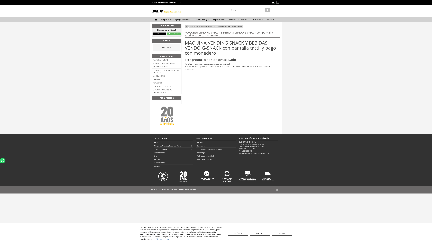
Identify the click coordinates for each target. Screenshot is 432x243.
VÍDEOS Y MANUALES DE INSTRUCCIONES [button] (162, 91)
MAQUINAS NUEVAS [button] (160, 60)
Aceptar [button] (282, 233)
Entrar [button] (160, 34)
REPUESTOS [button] (157, 83)
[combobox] (166, 102)
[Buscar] (267, 10)
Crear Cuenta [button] (174, 34)
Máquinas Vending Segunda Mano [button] (167, 146)
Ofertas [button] (157, 156)
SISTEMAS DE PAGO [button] (160, 67)
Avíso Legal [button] (201, 153)
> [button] (157, 142)
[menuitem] (273, 2)
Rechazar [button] (260, 233)
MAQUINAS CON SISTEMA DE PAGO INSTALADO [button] (166, 71)
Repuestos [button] (158, 159)
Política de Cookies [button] (204, 159)
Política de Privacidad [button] (205, 156)
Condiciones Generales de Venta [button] (209, 149)
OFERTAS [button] (156, 79)
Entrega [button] (200, 142)
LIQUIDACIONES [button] (159, 76)
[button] (274, 2)
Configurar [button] (238, 233)
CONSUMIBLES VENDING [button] (162, 86)
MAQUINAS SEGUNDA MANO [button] (164, 63)
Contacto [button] (158, 166)
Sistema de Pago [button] (160, 149)
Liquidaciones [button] (159, 153)
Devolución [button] (201, 146)
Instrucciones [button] (159, 163)
